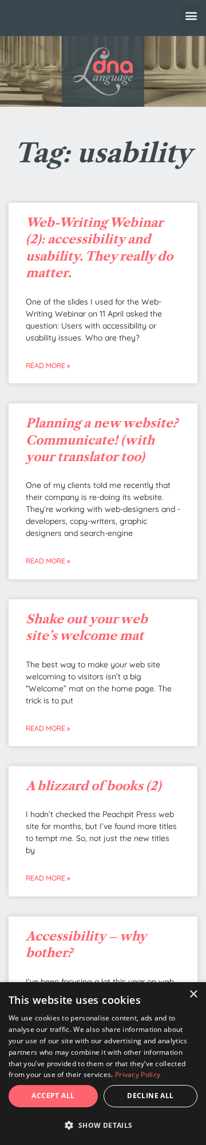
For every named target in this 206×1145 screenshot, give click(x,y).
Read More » (48, 365)
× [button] (193, 994)
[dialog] (103, 1063)
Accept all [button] (52, 1095)
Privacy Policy (137, 1074)
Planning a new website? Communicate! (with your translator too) (102, 440)
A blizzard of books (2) (93, 786)
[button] (190, 15)
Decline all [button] (150, 1095)
